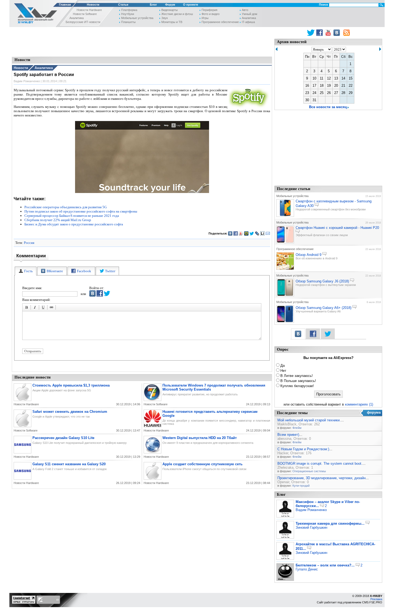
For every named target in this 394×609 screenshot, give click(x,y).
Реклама (376, 599)
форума (374, 412)
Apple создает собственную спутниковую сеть (202, 464)
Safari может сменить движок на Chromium (69, 412)
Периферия (209, 10)
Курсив (36, 308)
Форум (170, 4)
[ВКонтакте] (230, 233)
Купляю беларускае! (297, 386)
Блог (153, 4)
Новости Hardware (89, 10)
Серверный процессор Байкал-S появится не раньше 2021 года (71, 216)
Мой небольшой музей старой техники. (309, 420)
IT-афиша (248, 22)
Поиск (323, 4)
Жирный (27, 308)
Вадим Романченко (311, 510)
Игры (205, 18)
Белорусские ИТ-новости (83, 22)
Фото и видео (211, 14)
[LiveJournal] (257, 233)
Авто (245, 10)
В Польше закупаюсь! (298, 381)
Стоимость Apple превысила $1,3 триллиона (71, 385)
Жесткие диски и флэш (177, 14)
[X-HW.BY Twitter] (311, 32)
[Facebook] (235, 233)
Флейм (297, 427)
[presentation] (25, 271)
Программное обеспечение (220, 22)
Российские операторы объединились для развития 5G (65, 207)
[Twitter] (252, 233)
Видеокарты (169, 10)
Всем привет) (288, 435)
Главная (65, 4)
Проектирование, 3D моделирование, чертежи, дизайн (321, 478)
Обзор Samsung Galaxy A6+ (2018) (323, 308)
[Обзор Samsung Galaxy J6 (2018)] (285, 295)
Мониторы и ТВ (171, 22)
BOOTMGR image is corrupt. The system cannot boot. (319, 464)
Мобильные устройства (137, 18)
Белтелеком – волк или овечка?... (325, 565)
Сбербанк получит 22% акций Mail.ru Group (57, 220)
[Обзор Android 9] (285, 268)
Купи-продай (301, 485)
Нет (283, 371)
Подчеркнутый (44, 308)
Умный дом (249, 14)
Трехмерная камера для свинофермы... (330, 523)
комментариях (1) (359, 404)
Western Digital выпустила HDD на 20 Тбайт (199, 438)
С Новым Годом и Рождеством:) (303, 449)
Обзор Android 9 (308, 255)
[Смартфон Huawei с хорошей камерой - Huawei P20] (285, 242)
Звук (164, 18)
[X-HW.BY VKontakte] (337, 32)
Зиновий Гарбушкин (311, 527)
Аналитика (76, 18)
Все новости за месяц (328, 107)
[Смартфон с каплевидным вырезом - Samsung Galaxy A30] (285, 215)
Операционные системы (309, 471)
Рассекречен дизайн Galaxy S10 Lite (63, 438)
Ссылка (52, 308)
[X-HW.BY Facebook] (320, 32)
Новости (93, 4)
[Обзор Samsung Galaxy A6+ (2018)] (285, 321)
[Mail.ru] (246, 233)
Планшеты (128, 22)
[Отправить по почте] (268, 233)
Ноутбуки (127, 14)
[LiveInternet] (262, 233)
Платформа (129, 10)
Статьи (123, 4)
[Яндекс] (241, 233)
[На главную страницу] (34, 14)
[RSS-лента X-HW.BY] (346, 32)
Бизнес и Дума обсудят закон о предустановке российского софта (73, 224)
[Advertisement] (142, 41)
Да (282, 366)
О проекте (190, 4)
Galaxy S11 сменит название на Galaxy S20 (69, 464)
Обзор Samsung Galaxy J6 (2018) (322, 281)
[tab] (25, 271)
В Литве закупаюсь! (296, 376)
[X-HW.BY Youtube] (329, 32)
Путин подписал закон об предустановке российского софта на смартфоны (80, 211)
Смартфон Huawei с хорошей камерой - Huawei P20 (337, 228)
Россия (29, 243)
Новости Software (85, 14)
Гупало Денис (307, 569)
